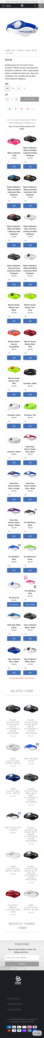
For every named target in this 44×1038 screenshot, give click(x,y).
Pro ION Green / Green (30, 557)
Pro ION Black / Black (30, 523)
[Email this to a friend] (33, 108)
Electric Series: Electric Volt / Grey (30, 307)
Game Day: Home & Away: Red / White (30, 449)
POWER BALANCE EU (18, 1019)
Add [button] (14, 166)
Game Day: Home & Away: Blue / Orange (14, 486)
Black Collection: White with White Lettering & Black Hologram (30, 269)
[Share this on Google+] (27, 108)
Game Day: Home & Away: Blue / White (30, 486)
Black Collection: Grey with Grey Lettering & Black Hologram (14, 269)
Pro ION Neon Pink (30, 592)
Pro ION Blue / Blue (14, 557)
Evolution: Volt (30, 415)
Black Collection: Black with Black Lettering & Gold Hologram (30, 191)
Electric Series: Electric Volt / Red (14, 381)
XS (7, 88)
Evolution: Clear (14, 415)
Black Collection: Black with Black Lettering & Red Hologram (14, 230)
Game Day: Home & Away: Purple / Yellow (14, 522)
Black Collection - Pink (14, 154)
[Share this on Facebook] (15, 108)
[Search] (35, 5)
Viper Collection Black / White (30, 626)
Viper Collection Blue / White (14, 660)
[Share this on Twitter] (9, 108)
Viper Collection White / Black (30, 660)
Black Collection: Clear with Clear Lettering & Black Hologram (30, 230)
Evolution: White (14, 451)
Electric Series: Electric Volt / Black (14, 307)
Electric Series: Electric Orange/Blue (14, 344)
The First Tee (14, 597)
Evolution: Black (30, 383)
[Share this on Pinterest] (21, 108)
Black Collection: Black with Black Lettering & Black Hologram (30, 151)
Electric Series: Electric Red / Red (30, 344)
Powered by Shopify (27, 1022)
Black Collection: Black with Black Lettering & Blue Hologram (14, 191)
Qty (6, 95)
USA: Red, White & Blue (14, 626)
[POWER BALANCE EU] (22, 5)
